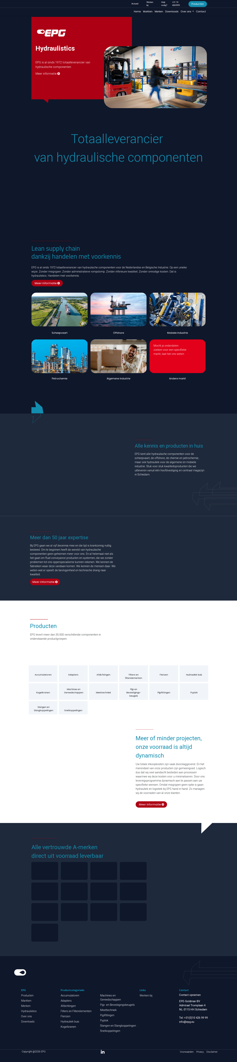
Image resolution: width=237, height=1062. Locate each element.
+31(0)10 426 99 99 (196, 1017)
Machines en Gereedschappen (73, 691)
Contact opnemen (190, 995)
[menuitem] (137, 12)
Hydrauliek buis (194, 674)
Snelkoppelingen (73, 710)
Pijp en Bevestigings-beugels (133, 692)
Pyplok (194, 692)
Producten (197, 4)
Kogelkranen (43, 692)
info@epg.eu (186, 1021)
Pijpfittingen (163, 692)
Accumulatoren (43, 674)
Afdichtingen (103, 674)
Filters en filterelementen (133, 676)
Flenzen (164, 674)
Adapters (73, 674)
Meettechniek (103, 692)
